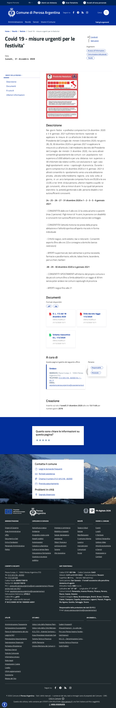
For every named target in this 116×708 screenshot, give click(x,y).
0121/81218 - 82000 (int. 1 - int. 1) (65, 379)
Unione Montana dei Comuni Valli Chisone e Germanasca (53, 646)
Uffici (7, 535)
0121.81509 (13, 577)
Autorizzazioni (37, 542)
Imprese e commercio (62, 527)
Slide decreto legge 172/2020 (91, 315)
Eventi (98, 527)
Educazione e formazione (41, 553)
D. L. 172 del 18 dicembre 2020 (59, 315)
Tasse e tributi (82, 527)
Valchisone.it (63, 635)
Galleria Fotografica (103, 538)
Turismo (57, 549)
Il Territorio (99, 535)
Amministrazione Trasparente (16, 624)
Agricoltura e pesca (39, 527)
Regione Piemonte (13, 2)
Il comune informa (84, 538)
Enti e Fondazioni (11, 542)
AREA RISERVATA (58, 704)
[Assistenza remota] (63, 698)
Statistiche (9, 674)
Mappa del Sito (10, 678)
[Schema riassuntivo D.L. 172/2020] (50, 334)
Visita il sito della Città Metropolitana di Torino (49, 628)
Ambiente (36, 531)
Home (7, 31)
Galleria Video (101, 542)
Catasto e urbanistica (40, 545)
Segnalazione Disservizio (14, 642)
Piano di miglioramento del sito (16, 631)
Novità (14, 31)
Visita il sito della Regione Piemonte (45, 624)
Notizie (22, 31)
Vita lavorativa (59, 553)
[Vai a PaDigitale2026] (97, 510)
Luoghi (98, 531)
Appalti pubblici (38, 538)
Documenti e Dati (11, 538)
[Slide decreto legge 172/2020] (81, 313)
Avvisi (79, 553)
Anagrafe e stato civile (40, 535)
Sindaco (52, 368)
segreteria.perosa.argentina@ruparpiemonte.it (66, 385)
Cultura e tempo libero (40, 549)
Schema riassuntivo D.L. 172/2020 (61, 336)
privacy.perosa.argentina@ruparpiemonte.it (80, 610)
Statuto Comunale (12, 653)
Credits (7, 667)
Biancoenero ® (66, 701)
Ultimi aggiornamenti (13, 671)
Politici (7, 549)
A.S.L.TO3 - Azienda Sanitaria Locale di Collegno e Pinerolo (54, 631)
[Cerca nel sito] (106, 12)
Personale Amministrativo (14, 545)
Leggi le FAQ (9, 635)
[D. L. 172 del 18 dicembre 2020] (50, 313)
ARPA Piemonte (38, 642)
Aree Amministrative (13, 531)
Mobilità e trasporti (61, 531)
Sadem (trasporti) (65, 624)
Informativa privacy (12, 656)
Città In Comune (55, 698)
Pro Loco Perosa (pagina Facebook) (72, 631)
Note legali (9, 660)
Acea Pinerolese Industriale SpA (44, 635)
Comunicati (81, 549)
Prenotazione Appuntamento (16, 638)
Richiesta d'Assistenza (13, 646)
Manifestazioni (82, 535)
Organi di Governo (11, 527)
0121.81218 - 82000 (16, 575)
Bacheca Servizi (11, 649)
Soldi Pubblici (64, 646)
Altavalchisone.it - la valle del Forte (72, 628)
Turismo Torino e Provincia (41, 638)
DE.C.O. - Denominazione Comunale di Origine (76, 638)
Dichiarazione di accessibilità (15, 628)
